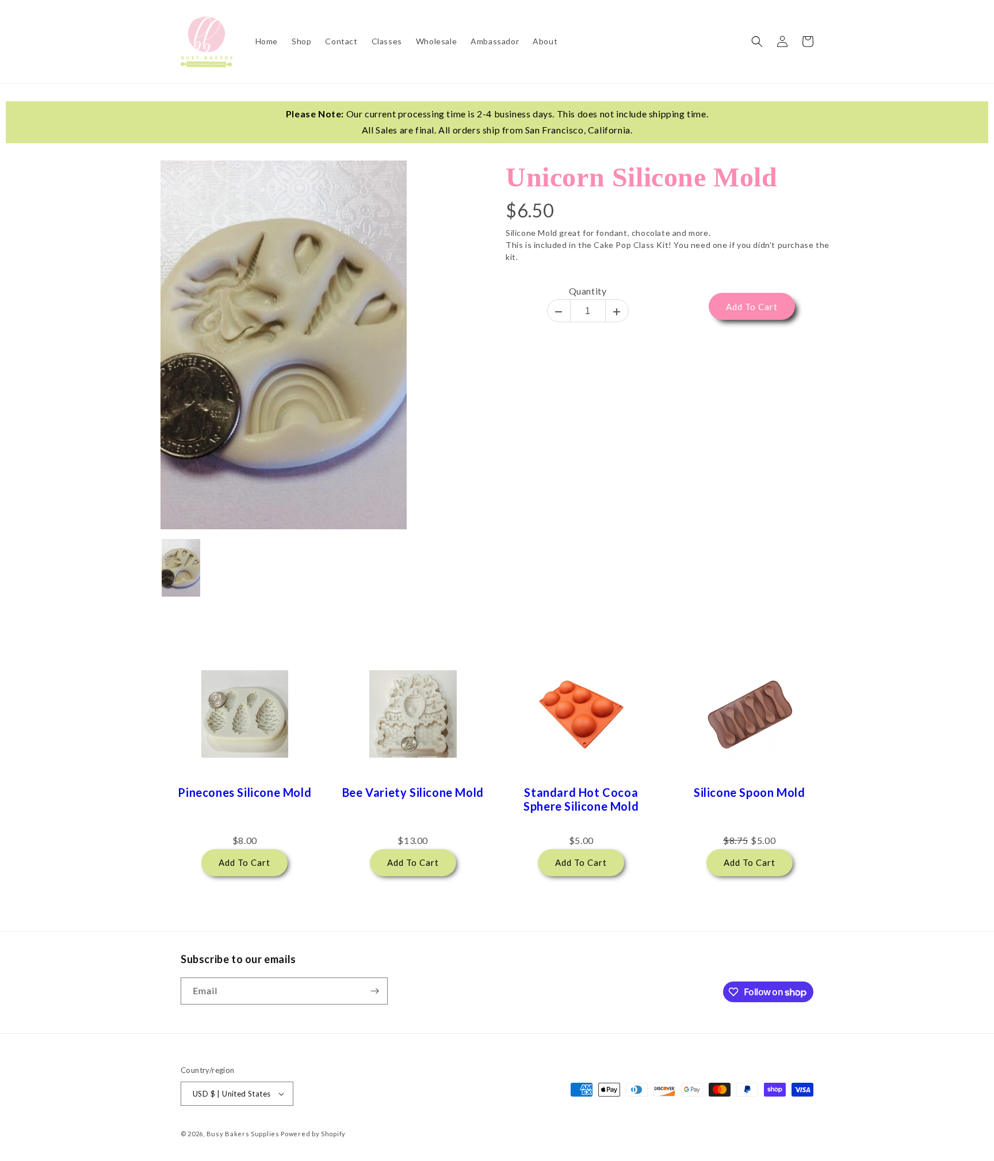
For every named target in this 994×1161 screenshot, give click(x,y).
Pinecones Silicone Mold (244, 792)
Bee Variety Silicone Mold (413, 792)
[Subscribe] (374, 991)
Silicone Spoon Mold (749, 792)
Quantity (588, 290)
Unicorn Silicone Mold (642, 177)
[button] (757, 41)
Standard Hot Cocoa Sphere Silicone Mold (581, 799)
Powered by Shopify (313, 1133)
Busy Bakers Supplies (243, 1133)
